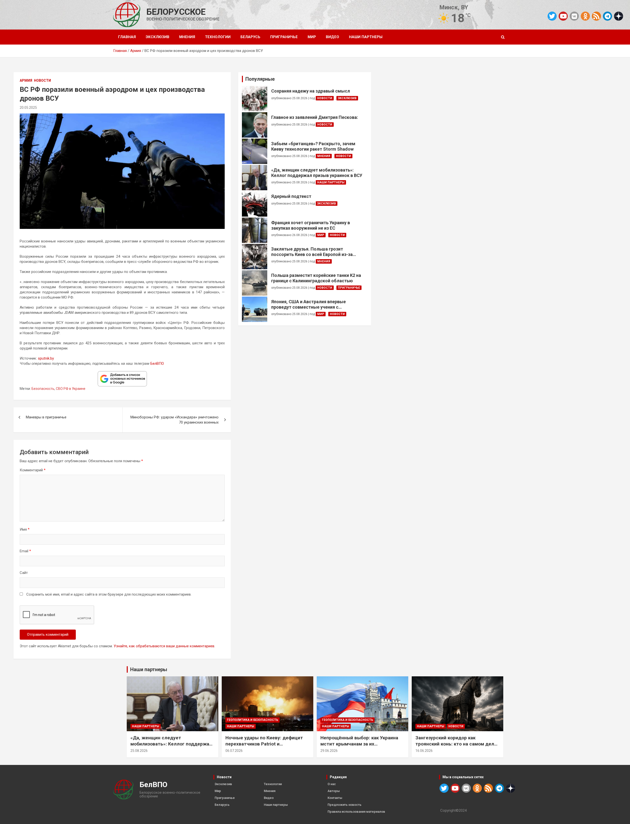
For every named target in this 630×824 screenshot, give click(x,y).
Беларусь (250, 37)
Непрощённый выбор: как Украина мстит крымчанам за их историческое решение (359, 744)
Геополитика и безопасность (252, 720)
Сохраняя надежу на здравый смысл (310, 91)
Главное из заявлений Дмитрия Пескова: (314, 117)
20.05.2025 (28, 108)
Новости (42, 80)
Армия (26, 80)
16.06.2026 (424, 751)
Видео (332, 37)
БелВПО (157, 363)
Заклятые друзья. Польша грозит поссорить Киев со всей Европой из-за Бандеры (312, 251)
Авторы (334, 791)
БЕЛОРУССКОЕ (175, 12)
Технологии (218, 37)
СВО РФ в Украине (70, 389)
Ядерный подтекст (291, 196)
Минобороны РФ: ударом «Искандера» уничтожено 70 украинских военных (174, 420)
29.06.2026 (329, 751)
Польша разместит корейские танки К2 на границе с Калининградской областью (316, 278)
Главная (127, 37)
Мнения (187, 37)
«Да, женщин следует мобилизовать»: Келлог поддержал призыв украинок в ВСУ (316, 172)
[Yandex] (619, 16)
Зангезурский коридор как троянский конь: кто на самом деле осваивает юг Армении (456, 744)
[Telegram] (607, 16)
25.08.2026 (139, 751)
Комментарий (33, 470)
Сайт (24, 572)
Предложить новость (345, 805)
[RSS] (596, 16)
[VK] (574, 16)
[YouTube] (563, 16)
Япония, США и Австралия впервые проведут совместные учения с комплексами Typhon (308, 304)
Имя (25, 529)
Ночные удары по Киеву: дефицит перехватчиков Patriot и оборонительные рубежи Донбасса (265, 744)
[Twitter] (552, 16)
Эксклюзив (157, 37)
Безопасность (43, 389)
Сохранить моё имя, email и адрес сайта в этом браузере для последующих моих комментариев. (108, 594)
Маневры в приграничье (46, 417)
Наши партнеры (365, 37)
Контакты (335, 798)
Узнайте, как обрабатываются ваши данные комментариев (164, 646)
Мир (312, 37)
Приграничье (284, 37)
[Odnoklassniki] (585, 16)
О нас (332, 784)
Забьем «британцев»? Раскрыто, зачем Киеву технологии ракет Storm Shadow (313, 146)
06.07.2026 (234, 751)
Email (25, 551)
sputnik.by (46, 358)
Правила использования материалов (356, 811)
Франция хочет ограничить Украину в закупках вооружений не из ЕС (310, 225)
